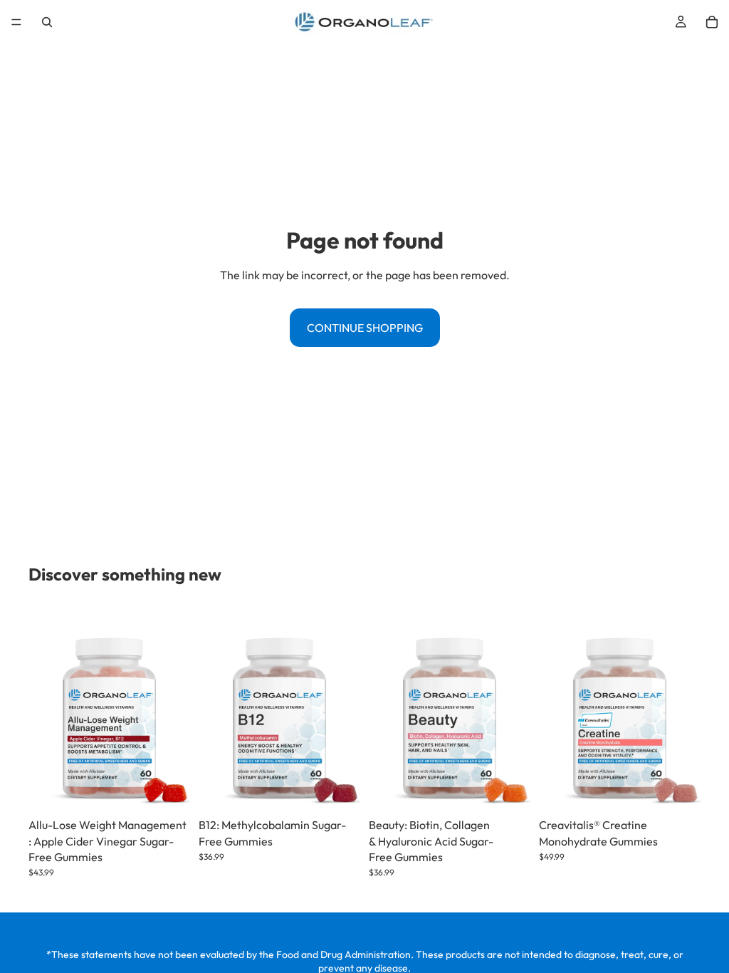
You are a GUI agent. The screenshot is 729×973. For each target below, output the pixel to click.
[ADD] (168, 789)
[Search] (47, 22)
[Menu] (16, 22)
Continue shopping (365, 328)
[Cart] (712, 22)
